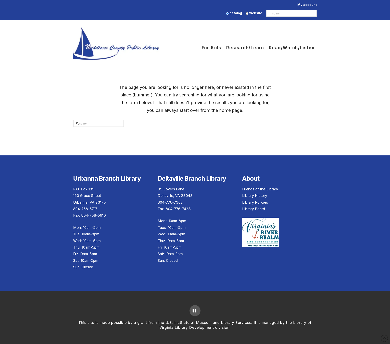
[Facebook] (195, 310)
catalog (235, 13)
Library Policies (255, 202)
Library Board (253, 209)
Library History (254, 195)
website (255, 13)
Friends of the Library (260, 189)
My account (307, 5)
